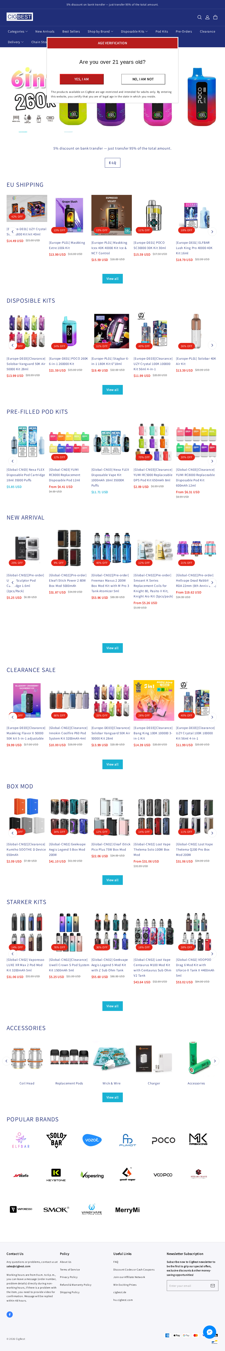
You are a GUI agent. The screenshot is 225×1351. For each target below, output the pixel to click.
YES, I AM (81, 79)
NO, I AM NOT (143, 79)
